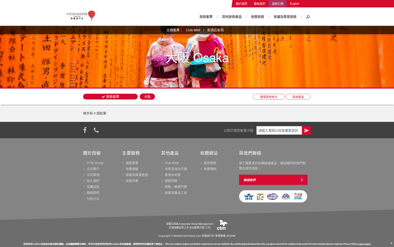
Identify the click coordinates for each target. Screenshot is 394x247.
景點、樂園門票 (176, 186)
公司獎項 (93, 175)
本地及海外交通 (176, 169)
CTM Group (95, 163)
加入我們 (93, 180)
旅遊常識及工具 (176, 192)
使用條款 (210, 163)
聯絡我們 (259, 3)
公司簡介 (93, 169)
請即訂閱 (277, 3)
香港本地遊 (173, 175)
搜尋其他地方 (268, 97)
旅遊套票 (206, 16)
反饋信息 (93, 186)
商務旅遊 (257, 16)
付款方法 (93, 198)
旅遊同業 (132, 180)
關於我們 (241, 3)
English (294, 3)
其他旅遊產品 (232, 16)
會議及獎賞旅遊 (285, 16)
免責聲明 (210, 169)
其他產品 (298, 97)
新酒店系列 (215, 30)
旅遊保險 (171, 180)
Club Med (193, 30)
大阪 (147, 96)
